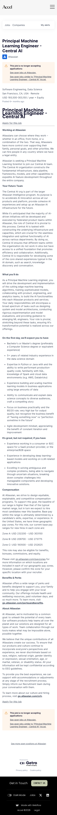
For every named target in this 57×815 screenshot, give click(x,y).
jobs (7, 25)
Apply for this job (12, 123)
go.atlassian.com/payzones (30, 559)
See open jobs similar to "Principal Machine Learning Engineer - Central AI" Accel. (30, 78)
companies (18, 25)
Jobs (32, 795)
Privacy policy (22, 770)
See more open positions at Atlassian (28, 743)
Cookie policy (35, 770)
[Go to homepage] (7, 7)
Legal (37, 810)
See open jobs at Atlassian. (23, 72)
